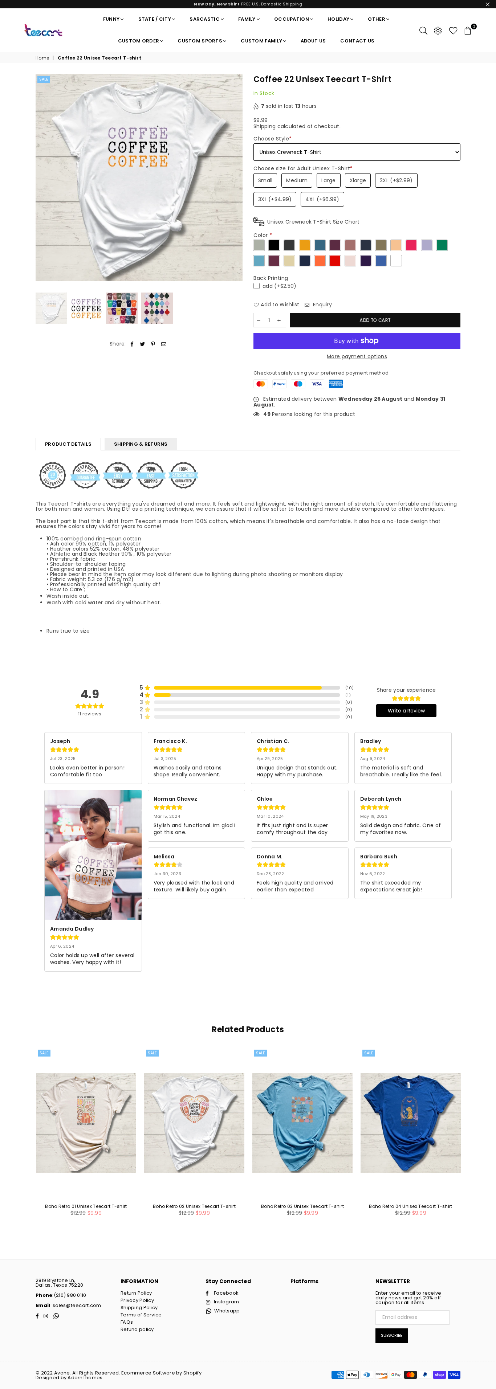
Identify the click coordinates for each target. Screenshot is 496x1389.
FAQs (127, 1322)
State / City (154, 19)
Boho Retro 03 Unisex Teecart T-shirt (302, 1206)
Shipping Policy (139, 1307)
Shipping (264, 126)
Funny (111, 19)
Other (376, 19)
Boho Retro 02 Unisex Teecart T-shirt (194, 1206)
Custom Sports (200, 40)
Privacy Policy (137, 1300)
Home (42, 58)
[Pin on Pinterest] (153, 344)
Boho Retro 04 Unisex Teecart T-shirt (410, 1206)
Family (247, 19)
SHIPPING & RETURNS (141, 444)
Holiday (338, 19)
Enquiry (322, 304)
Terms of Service (141, 1314)
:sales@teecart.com (75, 1305)
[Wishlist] (453, 30)
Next (236, 177)
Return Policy (136, 1293)
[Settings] (438, 30)
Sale (43, 79)
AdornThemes (85, 1377)
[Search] (423, 30)
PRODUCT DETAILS (68, 444)
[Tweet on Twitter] (142, 344)
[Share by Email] (164, 344)
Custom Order (138, 40)
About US (313, 40)
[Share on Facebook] (132, 344)
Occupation (291, 19)
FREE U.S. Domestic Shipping (248, 4)
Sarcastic (205, 19)
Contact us (357, 40)
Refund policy (137, 1329)
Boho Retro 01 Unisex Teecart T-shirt (86, 1206)
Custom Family (261, 40)
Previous (42, 177)
